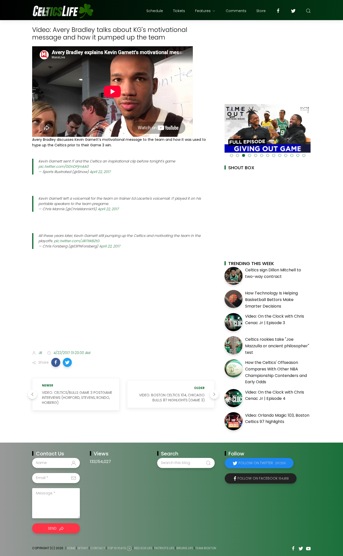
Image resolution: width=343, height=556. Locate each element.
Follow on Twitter (262, 462)
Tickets (179, 10)
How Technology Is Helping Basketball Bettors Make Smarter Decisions (271, 299)
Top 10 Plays (116, 548)
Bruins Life (185, 548)
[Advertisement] (123, 307)
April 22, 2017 (100, 171)
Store (261, 10)
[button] (55, 362)
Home (71, 548)
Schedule (154, 10)
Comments (236, 10)
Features (203, 10)
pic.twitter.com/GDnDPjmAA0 (63, 166)
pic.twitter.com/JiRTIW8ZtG (76, 240)
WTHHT (83, 548)
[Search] (308, 10)
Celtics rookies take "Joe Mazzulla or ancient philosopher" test (277, 345)
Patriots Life (164, 548)
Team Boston (205, 548)
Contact (97, 548)
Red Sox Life (143, 548)
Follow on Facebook (263, 478)
